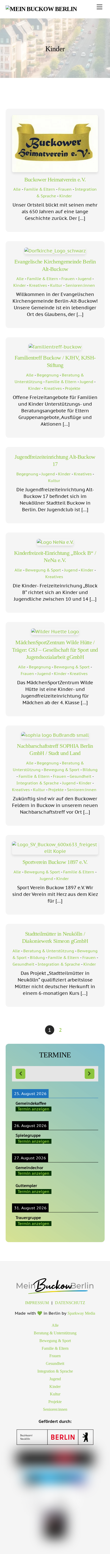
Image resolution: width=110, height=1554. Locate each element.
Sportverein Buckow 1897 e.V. (55, 862)
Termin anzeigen (33, 1109)
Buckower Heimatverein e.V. (55, 179)
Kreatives (38, 285)
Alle (17, 189)
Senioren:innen (80, 285)
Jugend (84, 278)
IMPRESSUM (37, 1303)
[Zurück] (21, 1074)
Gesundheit (80, 776)
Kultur (56, 285)
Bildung (90, 769)
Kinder (65, 195)
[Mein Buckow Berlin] (41, 9)
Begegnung (48, 374)
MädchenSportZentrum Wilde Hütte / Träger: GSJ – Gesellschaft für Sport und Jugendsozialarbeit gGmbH (55, 649)
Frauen (65, 189)
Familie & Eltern (39, 189)
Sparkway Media (81, 1313)
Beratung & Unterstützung (48, 950)
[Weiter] (89, 1074)
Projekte (72, 388)
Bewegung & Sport (43, 569)
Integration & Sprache (37, 782)
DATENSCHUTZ (70, 1303)
